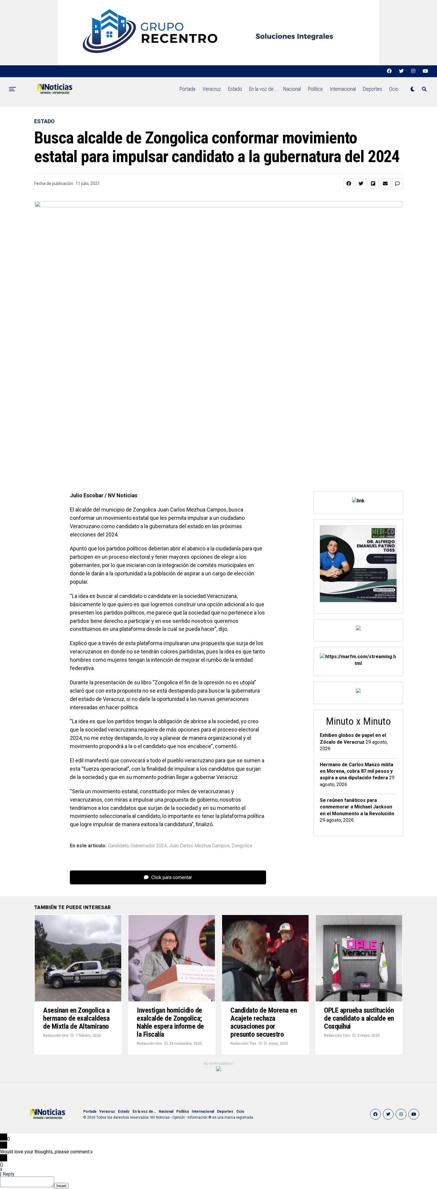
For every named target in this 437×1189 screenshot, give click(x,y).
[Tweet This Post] (361, 183)
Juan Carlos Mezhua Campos (199, 845)
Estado (235, 89)
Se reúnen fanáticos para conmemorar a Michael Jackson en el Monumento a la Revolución (357, 806)
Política (315, 89)
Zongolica (242, 845)
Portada (187, 89)
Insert (61, 1186)
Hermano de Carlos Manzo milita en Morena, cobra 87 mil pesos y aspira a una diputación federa (356, 771)
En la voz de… (262, 89)
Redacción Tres (243, 1043)
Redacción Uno (55, 1035)
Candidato (118, 845)
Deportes (372, 89)
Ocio (393, 89)
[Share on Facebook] (348, 183)
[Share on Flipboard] (373, 183)
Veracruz (211, 89)
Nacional (292, 89)
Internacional (343, 89)
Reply (9, 1174)
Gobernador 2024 (149, 845)
